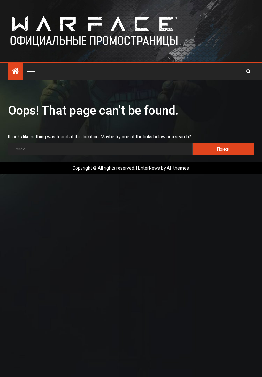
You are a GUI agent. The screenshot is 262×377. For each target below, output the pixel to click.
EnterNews (149, 168)
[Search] (248, 71)
